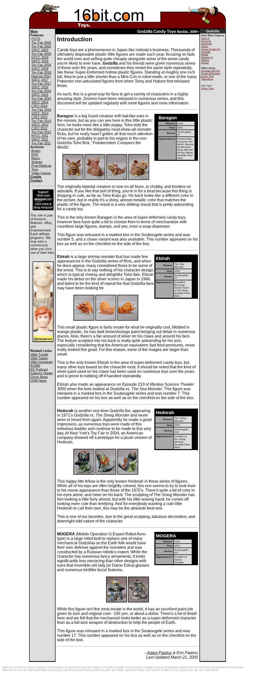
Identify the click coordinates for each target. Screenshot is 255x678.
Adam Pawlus (159, 653)
